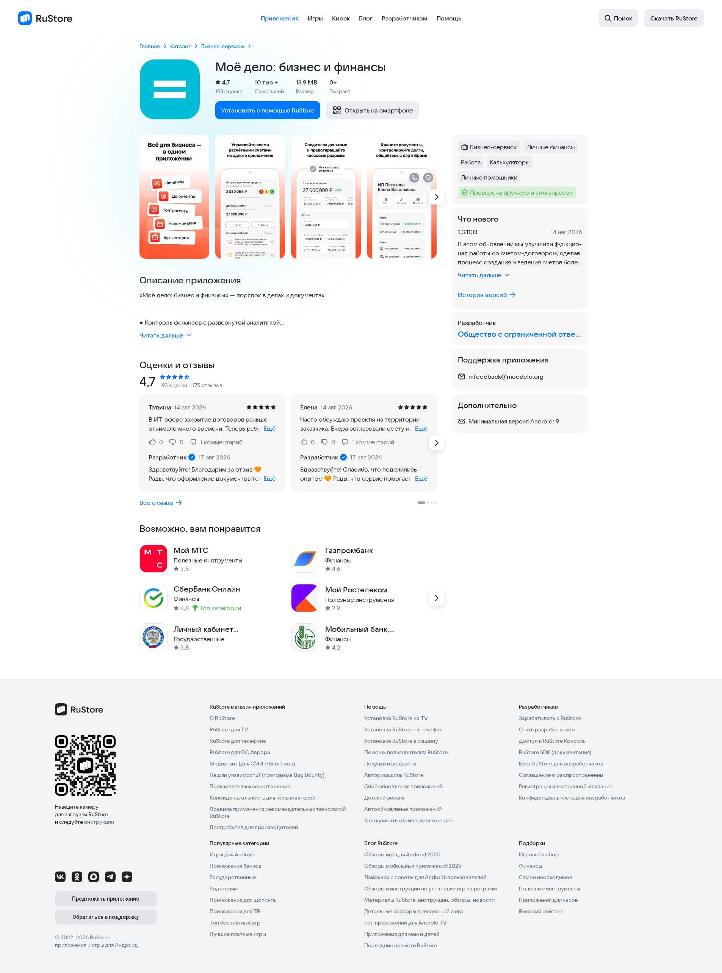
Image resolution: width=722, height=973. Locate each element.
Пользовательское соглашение (250, 786)
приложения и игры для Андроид (96, 945)
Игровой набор (539, 854)
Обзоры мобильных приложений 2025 (412, 865)
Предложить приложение (105, 899)
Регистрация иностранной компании (565, 786)
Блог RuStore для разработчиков (561, 763)
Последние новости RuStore (400, 945)
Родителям (224, 888)
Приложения (280, 18)
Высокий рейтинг (541, 911)
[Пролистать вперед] (436, 197)
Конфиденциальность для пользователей (262, 797)
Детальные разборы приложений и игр (414, 911)
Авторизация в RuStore (393, 775)
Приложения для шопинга (243, 899)
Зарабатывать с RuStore (550, 718)
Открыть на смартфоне (379, 110)
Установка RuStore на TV (396, 718)
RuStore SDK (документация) (555, 752)
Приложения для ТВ (235, 911)
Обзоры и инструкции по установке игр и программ (430, 888)
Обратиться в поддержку (105, 917)
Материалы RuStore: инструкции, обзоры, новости (429, 899)
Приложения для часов (548, 899)
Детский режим (384, 797)
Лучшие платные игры (238, 934)
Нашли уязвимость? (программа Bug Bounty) (267, 775)
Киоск (341, 18)
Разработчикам (405, 18)
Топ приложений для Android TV (405, 922)
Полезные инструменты (549, 888)
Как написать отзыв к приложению (408, 820)
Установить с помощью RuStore (267, 110)
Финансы (530, 865)
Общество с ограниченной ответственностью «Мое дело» (520, 334)
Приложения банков (236, 865)
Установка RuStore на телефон (403, 729)
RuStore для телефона (238, 740)
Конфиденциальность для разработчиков (572, 797)
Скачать (674, 18)
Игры (315, 18)
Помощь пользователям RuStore (406, 752)
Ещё (269, 428)
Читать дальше (161, 335)
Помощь (449, 18)
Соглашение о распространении (561, 775)
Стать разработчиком (547, 729)
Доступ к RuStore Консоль (552, 740)
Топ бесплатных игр (235, 922)
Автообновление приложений (403, 809)
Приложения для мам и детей (401, 934)
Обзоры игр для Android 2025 (402, 854)
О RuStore (222, 718)
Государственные (233, 877)
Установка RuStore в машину (401, 740)
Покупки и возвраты (390, 763)
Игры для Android (232, 854)
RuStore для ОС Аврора (240, 752)
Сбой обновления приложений (403, 786)
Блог (366, 18)
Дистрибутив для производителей (254, 827)
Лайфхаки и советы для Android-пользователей (425, 877)
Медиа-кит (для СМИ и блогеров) (252, 763)
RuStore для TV (229, 729)
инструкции (99, 821)
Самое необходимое (545, 877)
